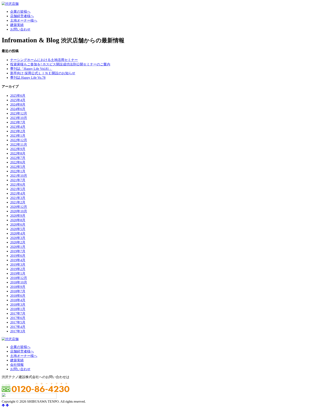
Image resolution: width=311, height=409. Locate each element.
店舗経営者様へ (22, 16)
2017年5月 (17, 322)
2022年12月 (18, 140)
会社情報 (17, 364)
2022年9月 (17, 149)
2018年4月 (17, 300)
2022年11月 (18, 144)
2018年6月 (17, 295)
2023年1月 (17, 135)
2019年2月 (17, 269)
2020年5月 (17, 229)
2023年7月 (17, 122)
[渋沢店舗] (10, 4)
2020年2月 (17, 242)
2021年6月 (17, 184)
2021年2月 (17, 202)
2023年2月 (17, 131)
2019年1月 (17, 273)
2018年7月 (17, 291)
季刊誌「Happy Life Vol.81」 (31, 68)
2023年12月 (18, 113)
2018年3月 (17, 304)
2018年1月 (17, 309)
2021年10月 (18, 175)
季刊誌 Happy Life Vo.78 (27, 77)
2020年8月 (17, 220)
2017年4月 (17, 327)
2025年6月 (17, 95)
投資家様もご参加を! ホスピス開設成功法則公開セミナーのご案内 (60, 64)
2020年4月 (17, 233)
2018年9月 (17, 287)
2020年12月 (18, 207)
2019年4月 (17, 260)
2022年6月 (17, 162)
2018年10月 (18, 282)
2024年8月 (17, 104)
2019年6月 (17, 255)
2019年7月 (17, 251)
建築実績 (17, 25)
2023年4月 (17, 127)
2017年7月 (17, 313)
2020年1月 (17, 247)
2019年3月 (17, 264)
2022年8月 (17, 153)
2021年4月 (17, 193)
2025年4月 (17, 100)
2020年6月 (17, 224)
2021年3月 (17, 198)
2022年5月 (17, 167)
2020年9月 (17, 215)
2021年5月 (17, 189)
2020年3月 (17, 238)
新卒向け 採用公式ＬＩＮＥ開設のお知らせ (42, 73)
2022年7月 (17, 158)
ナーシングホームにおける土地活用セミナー (44, 60)
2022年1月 (17, 171)
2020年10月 (18, 211)
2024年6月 (17, 109)
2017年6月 (17, 318)
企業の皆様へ (20, 11)
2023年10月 (18, 118)
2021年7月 (17, 180)
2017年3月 (17, 331)
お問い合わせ (20, 29)
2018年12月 (18, 278)
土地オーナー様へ (23, 20)
